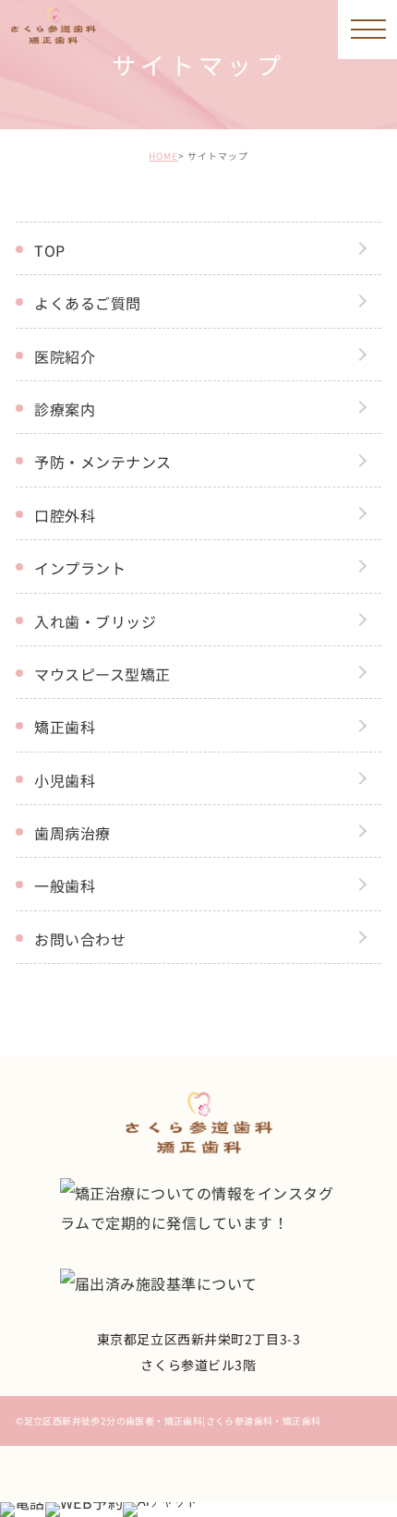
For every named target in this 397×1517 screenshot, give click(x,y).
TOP (49, 250)
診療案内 (64, 409)
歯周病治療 (72, 833)
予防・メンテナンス (102, 462)
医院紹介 (64, 356)
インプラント (80, 568)
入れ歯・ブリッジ (95, 621)
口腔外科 (64, 515)
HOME (163, 156)
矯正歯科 (64, 727)
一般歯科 (64, 885)
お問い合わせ (80, 939)
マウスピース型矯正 (102, 674)
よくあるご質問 (87, 303)
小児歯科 (64, 780)
